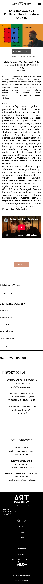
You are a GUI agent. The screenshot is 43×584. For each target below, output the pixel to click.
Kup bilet (21, 264)
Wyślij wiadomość (21, 440)
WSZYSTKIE (7, 293)
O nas (21, 527)
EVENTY (21, 543)
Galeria (22, 538)
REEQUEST (25, 580)
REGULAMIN (21, 549)
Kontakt (21, 554)
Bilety (21, 532)
